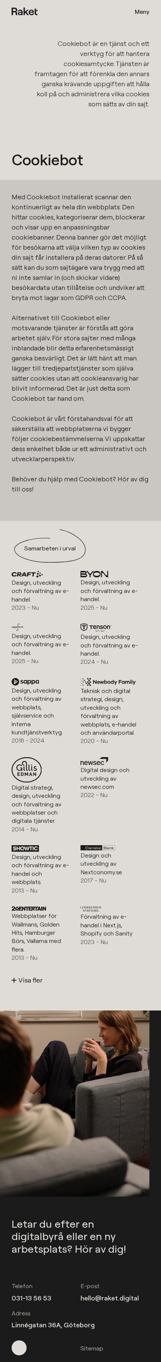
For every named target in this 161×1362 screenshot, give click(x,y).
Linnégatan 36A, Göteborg (53, 1325)
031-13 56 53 (31, 1298)
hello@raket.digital (109, 1298)
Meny (142, 11)
